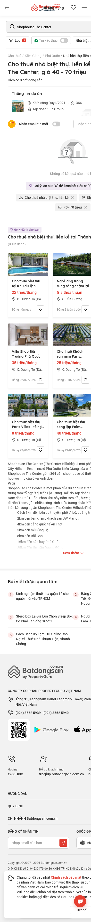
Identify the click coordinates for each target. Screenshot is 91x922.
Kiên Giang (33, 55)
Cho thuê (14, 55)
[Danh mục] (7, 8)
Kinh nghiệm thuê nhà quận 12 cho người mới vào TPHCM (42, 596)
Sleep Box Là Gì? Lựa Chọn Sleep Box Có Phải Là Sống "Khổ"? (44, 618)
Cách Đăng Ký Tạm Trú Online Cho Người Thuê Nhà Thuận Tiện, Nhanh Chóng (43, 639)
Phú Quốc (52, 55)
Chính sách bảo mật (66, 877)
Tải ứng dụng (53, 8)
